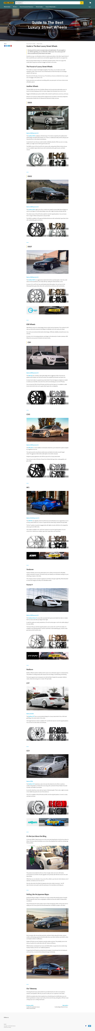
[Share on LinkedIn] (9, 46)
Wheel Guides (7, 6)
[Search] (81, 2)
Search (5, 1024)
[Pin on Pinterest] (11, 46)
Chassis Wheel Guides (51, 6)
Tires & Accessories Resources (26, 6)
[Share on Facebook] (5, 46)
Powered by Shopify (7, 1027)
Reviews (15, 6)
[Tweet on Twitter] (7, 46)
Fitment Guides (39, 6)
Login (90, 6)
